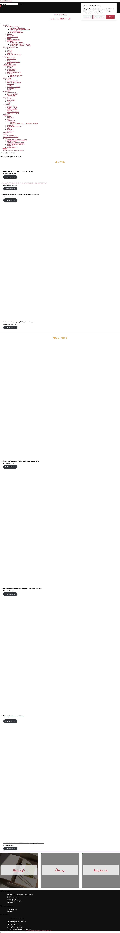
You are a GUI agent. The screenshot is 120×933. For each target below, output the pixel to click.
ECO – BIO (6, 115)
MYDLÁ (9, 38)
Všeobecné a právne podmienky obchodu (20, 894)
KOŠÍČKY (9, 63)
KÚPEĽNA (9, 48)
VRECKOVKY (10, 35)
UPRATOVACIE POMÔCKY (14, 54)
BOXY (8, 119)
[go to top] (0, 932)
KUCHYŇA (9, 50)
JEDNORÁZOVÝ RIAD (9, 65)
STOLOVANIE (7, 78)
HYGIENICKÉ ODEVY (15, 31)
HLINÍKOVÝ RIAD (14, 76)
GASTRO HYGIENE (60, 18)
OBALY (5, 56)
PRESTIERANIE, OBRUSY (14, 82)
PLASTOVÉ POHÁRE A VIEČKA (15, 144)
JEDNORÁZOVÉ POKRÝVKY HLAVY (20, 29)
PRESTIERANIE (11, 100)
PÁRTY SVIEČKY (11, 93)
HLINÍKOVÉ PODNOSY (16, 75)
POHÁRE (5, 138)
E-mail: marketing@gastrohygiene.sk (19, 929)
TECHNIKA (6, 104)
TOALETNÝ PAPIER (12, 37)
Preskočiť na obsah (6, 1)
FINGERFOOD (10, 131)
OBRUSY (9, 101)
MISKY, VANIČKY (11, 57)
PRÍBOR (9, 90)
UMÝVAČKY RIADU (12, 107)
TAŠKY (9, 128)
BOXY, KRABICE (11, 59)
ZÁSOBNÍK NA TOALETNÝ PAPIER (20, 44)
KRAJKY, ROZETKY (12, 81)
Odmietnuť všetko (99, 17)
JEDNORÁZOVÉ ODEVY (13, 26)
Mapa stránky (11, 899)
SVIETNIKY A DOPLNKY (13, 87)
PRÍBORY (9, 68)
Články (60, 870)
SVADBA (5, 97)
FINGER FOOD (11, 71)
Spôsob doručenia (13, 898)
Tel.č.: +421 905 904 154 (15, 927)
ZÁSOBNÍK (10, 41)
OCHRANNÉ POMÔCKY (16, 32)
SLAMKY (9, 116)
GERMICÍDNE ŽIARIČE (13, 112)
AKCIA (5, 148)
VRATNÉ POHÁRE (12, 106)
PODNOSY (10, 73)
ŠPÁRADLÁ (10, 66)
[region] (99, 11)
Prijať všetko (110, 17)
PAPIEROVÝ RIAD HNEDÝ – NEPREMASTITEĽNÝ (24, 123)
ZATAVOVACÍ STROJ (13, 113)
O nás (9, 896)
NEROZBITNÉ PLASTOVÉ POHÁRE (17, 140)
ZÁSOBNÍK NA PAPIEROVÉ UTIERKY (20, 45)
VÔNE (5, 134)
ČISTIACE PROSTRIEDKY (10, 47)
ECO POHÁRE (10, 125)
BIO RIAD (12, 122)
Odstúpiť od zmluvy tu (14, 901)
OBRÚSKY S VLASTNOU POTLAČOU (13, 150)
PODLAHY (9, 51)
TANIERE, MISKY (11, 121)
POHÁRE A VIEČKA (12, 69)
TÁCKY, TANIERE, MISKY (14, 72)
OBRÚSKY (9, 79)
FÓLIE (8, 60)
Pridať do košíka (10, 177)
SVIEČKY (9, 85)
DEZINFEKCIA (7, 132)
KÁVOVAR (9, 110)
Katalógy (19, 870)
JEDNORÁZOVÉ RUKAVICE (17, 28)
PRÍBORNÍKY (10, 84)
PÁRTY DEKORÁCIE (12, 94)
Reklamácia (11, 902)
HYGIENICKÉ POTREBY (13, 40)
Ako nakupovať (12, 909)
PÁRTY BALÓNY (11, 96)
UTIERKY (9, 34)
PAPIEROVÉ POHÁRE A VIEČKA (15, 143)
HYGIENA (6, 25)
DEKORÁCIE (6, 91)
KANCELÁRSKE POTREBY (10, 137)
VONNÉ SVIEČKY (11, 88)
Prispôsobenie (88, 17)
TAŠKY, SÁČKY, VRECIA (13, 62)
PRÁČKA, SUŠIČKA (12, 109)
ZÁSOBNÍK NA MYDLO (16, 43)
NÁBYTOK (9, 53)
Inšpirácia (101, 870)
